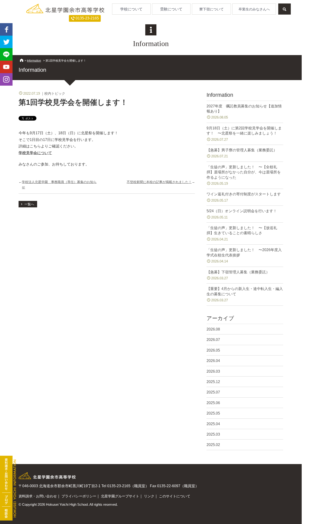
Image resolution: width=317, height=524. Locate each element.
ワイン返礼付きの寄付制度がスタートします (244, 197)
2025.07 (213, 392)
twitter (6, 42)
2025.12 (213, 382)
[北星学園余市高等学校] (65, 8)
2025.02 (213, 445)
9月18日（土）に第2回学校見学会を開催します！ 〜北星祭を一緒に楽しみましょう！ (244, 133)
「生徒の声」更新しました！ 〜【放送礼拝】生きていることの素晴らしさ (242, 233)
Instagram (6, 79)
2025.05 (213, 413)
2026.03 (213, 371)
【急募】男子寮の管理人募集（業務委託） (242, 153)
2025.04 (213, 424)
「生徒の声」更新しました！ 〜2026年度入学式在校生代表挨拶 (244, 255)
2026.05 (213, 350)
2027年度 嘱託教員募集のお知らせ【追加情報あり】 (244, 111)
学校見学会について (35, 153)
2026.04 (213, 361)
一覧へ (29, 204)
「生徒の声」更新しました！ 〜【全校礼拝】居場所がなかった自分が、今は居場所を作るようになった (244, 175)
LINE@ (6, 54)
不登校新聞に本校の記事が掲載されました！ (159, 182)
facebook (6, 29)
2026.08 (213, 329)
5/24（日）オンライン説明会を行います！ (242, 214)
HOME (21, 60)
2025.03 (213, 434)
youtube (6, 67)
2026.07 (213, 340)
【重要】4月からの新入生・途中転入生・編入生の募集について (245, 294)
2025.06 (213, 403)
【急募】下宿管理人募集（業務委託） (238, 275)
